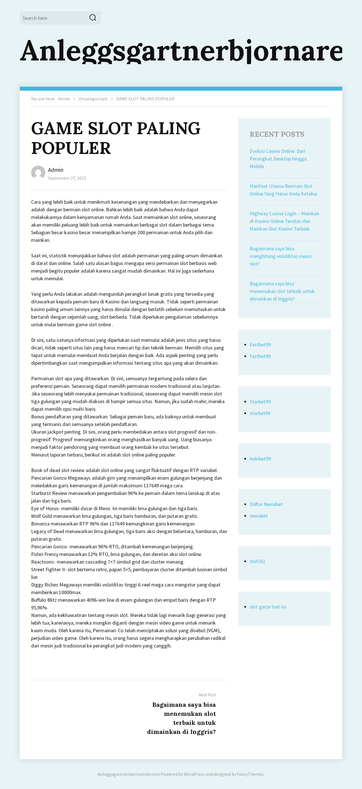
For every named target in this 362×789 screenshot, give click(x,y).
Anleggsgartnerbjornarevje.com (129, 774)
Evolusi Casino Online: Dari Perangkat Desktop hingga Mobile (278, 158)
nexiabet (259, 515)
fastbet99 (260, 356)
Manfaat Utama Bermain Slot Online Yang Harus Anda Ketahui (283, 190)
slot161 (258, 561)
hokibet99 (260, 458)
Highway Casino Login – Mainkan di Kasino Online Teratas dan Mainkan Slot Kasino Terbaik (284, 221)
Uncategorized (92, 98)
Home (64, 98)
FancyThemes (250, 774)
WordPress (194, 774)
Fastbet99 (260, 344)
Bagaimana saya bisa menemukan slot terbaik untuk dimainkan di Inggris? (282, 291)
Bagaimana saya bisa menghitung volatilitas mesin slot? (280, 256)
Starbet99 (260, 401)
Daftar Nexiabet (266, 504)
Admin (55, 169)
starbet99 (260, 413)
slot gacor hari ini (268, 606)
